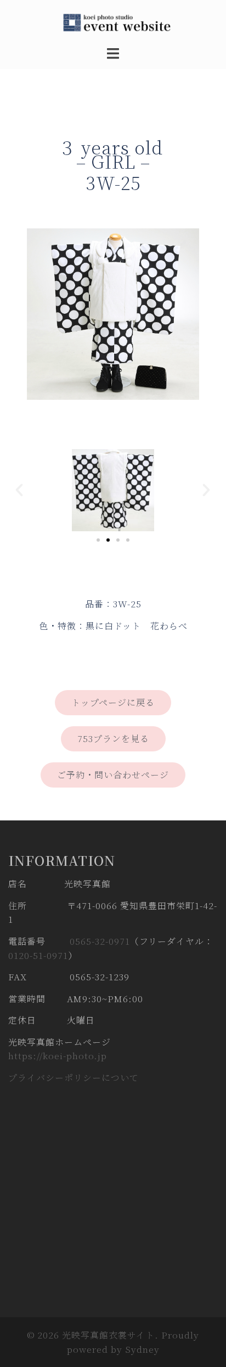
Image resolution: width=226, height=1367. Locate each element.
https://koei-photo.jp (57, 1055)
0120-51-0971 (38, 955)
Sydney (142, 1349)
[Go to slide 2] (108, 540)
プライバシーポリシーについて (73, 1077)
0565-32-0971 (100, 941)
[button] (19, 490)
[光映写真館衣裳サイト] (113, 21)
